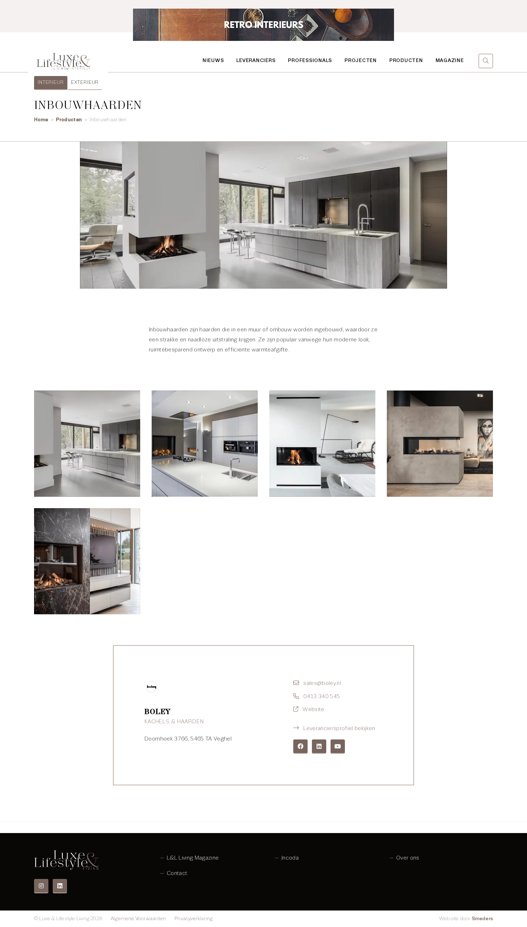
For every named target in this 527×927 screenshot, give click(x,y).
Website (313, 709)
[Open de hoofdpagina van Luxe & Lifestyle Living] (64, 60)
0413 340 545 (321, 696)
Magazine (450, 60)
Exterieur (85, 82)
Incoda (290, 858)
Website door (466, 918)
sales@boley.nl (322, 683)
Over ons (407, 858)
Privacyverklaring (194, 918)
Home (41, 119)
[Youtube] (338, 746)
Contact (177, 873)
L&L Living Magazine (193, 858)
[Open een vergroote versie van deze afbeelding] (87, 444)
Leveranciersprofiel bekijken (339, 728)
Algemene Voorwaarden (138, 918)
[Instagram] (41, 886)
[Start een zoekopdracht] (486, 61)
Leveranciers (255, 60)
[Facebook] (300, 746)
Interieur (51, 82)
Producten (406, 60)
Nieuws (213, 60)
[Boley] (151, 687)
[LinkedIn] (319, 746)
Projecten (361, 60)
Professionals (310, 60)
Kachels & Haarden (174, 721)
